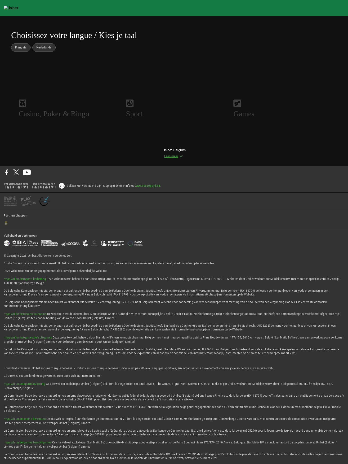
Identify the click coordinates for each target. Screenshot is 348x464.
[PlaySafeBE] (28, 201)
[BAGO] (135, 243)
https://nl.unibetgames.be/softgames (28, 337)
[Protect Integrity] (112, 243)
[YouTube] (27, 172)
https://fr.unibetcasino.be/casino (25, 419)
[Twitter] (16, 172)
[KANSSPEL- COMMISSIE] (10, 201)
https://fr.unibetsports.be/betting (24, 384)
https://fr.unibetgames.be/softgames (27, 442)
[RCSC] (6, 223)
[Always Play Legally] (45, 201)
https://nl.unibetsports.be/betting (25, 279)
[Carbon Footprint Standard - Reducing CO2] (85, 243)
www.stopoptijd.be (147, 185)
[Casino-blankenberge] (94, 243)
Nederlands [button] (44, 47)
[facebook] (6, 172)
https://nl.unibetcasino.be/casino (25, 314)
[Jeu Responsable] (43, 186)
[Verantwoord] (16, 186)
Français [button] (21, 47)
